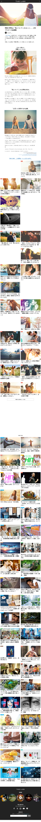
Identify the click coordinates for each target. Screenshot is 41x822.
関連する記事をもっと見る (20, 399)
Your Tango (8, 35)
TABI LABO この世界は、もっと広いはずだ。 (20, 158)
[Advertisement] (20, 419)
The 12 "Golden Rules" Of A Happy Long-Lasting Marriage (29, 155)
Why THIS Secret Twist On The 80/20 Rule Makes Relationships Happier (28, 154)
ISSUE (22, 525)
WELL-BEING (2, 437)
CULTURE (22, 437)
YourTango (35, 152)
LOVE (21, 161)
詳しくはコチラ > (26, 813)
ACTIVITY (2, 282)
